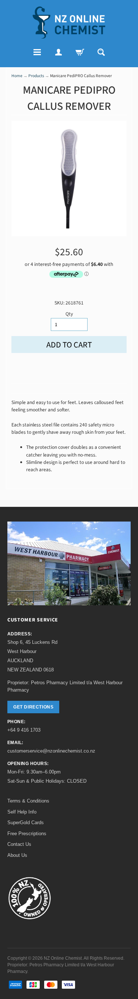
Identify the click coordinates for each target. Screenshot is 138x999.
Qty (69, 313)
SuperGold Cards (25, 822)
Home (16, 76)
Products (36, 76)
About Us (17, 855)
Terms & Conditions (28, 801)
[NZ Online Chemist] (69, 22)
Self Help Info (21, 812)
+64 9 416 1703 (23, 730)
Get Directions (33, 707)
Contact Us (19, 844)
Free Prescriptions (26, 833)
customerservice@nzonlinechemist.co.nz (51, 751)
